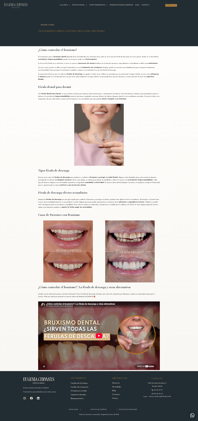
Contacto (145, 5)
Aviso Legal (73, 409)
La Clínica (64, 5)
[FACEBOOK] (31, 398)
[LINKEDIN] (38, 398)
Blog (137, 5)
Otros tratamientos (97, 5)
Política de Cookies (99, 409)
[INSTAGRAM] (24, 398)
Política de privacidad (128, 409)
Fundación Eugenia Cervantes (121, 5)
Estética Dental (78, 5)
